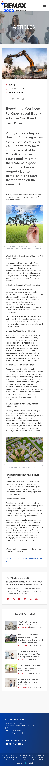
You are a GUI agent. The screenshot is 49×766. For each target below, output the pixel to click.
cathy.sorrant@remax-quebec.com (24, 733)
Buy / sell (13, 85)
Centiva (29, 763)
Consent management (36, 759)
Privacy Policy (9, 759)
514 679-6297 (15, 730)
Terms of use (21, 759)
